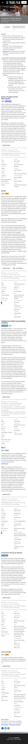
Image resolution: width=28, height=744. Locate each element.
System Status (18, 739)
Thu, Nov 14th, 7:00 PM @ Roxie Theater (11, 403)
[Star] (14, 29)
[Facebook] (7, 532)
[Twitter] (7, 302)
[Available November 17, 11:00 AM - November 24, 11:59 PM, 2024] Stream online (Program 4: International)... (13, 408)
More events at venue (15, 724)
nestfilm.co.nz (4, 463)
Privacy (12, 739)
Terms (8, 739)
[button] (2, 728)
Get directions (5, 724)
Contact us (6, 51)
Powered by (10, 738)
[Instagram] (7, 303)
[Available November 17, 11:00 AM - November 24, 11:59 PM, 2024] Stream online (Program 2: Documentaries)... (13, 413)
